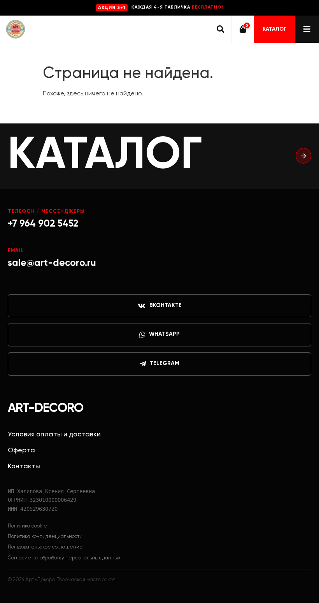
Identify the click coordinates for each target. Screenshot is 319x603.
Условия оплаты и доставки (54, 434)
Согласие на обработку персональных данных (64, 558)
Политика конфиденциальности (45, 536)
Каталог (274, 29)
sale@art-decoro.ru (52, 263)
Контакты (24, 466)
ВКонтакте (165, 305)
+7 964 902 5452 (43, 224)
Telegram (164, 363)
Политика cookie (27, 526)
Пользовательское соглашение (45, 547)
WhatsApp (164, 334)
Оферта (21, 450)
